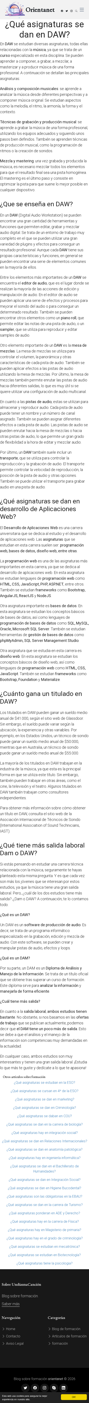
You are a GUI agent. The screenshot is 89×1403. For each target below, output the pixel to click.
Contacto (12, 1336)
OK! (74, 1396)
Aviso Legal (14, 1343)
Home (10, 1329)
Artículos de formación (69, 1336)
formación (59, 1343)
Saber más (11, 1304)
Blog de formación (65, 1329)
